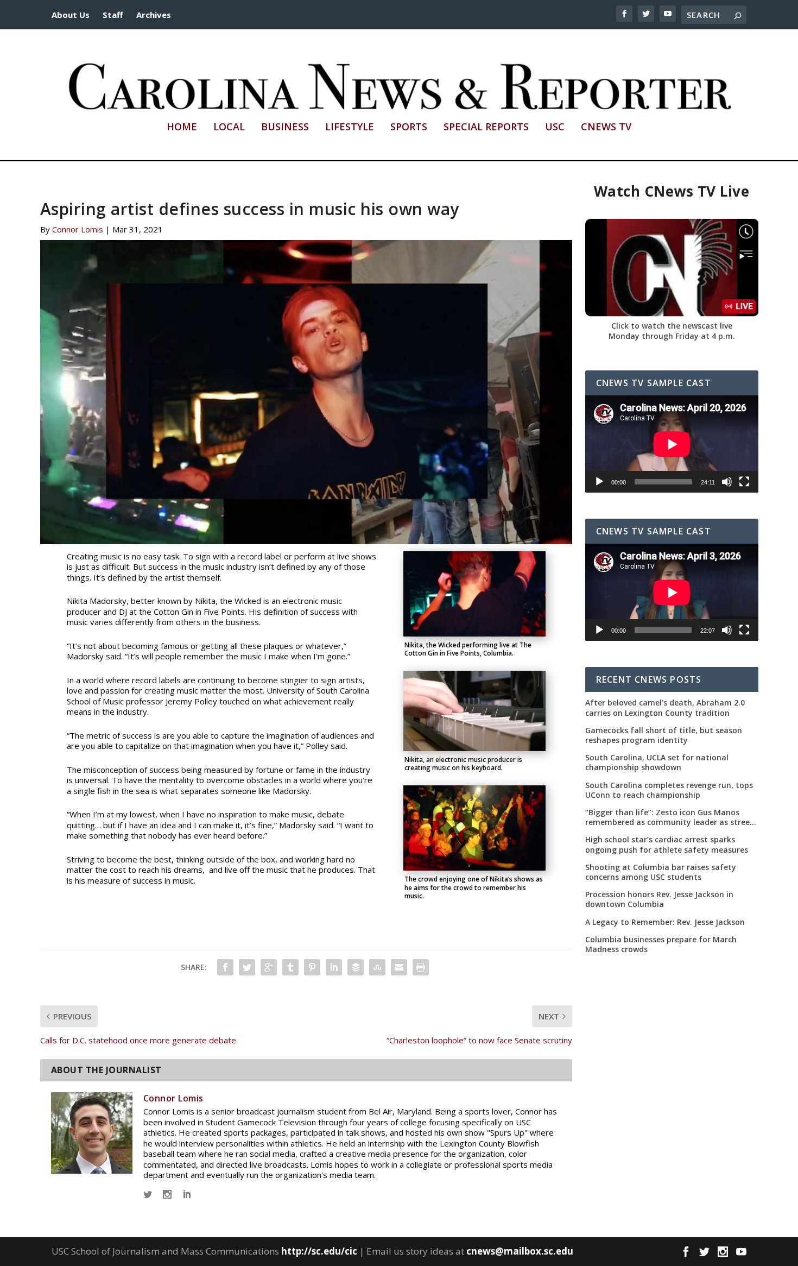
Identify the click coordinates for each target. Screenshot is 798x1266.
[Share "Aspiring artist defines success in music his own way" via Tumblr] (290, 967)
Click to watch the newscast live (671, 325)
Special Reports (486, 127)
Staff (113, 14)
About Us (71, 14)
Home (182, 127)
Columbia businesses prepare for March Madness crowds (661, 944)
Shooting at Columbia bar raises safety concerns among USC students (660, 872)
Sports (408, 127)
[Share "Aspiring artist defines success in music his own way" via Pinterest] (312, 967)
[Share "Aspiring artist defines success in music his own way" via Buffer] (355, 967)
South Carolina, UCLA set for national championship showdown (657, 762)
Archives (153, 14)
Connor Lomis (77, 229)
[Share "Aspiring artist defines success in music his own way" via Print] (421, 967)
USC (555, 127)
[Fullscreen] (744, 481)
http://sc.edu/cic (319, 1251)
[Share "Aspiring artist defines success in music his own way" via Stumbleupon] (377, 967)
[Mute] (726, 481)
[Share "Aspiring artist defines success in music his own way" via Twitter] (247, 967)
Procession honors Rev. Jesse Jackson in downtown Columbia (659, 899)
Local (229, 127)
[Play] (599, 481)
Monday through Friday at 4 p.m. (672, 336)
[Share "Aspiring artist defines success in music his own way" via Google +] (269, 967)
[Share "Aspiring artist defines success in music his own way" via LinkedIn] (334, 967)
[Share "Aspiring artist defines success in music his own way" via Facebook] (225, 967)
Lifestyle (349, 127)
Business (285, 127)
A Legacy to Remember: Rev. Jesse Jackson (665, 922)
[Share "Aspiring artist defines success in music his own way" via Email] (399, 967)
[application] (671, 444)
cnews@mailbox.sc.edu (519, 1251)
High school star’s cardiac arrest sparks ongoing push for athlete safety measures (666, 844)
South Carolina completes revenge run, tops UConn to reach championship (669, 790)
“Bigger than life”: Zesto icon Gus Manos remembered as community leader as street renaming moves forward (669, 817)
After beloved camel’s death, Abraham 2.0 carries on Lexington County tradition (665, 707)
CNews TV (606, 127)
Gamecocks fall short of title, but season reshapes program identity (663, 735)
